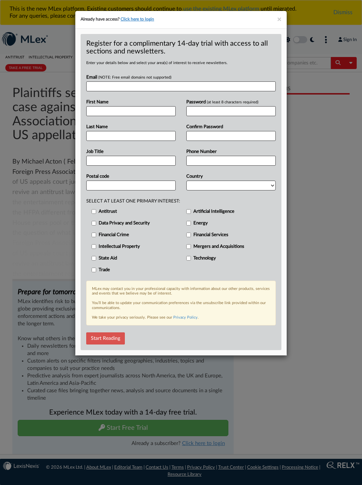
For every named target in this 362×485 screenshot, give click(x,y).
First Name (97, 102)
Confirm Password (204, 127)
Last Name (97, 127)
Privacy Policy (185, 317)
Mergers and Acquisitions (218, 246)
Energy (200, 223)
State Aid (108, 258)
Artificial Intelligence (213, 211)
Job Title (95, 151)
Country (194, 176)
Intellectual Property (119, 246)
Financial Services (210, 235)
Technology (204, 258)
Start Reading (105, 338)
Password (222, 102)
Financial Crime (114, 235)
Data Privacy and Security (124, 223)
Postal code (97, 176)
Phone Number (201, 151)
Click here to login (137, 19)
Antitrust (108, 211)
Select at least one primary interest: (133, 201)
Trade (104, 270)
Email (128, 77)
